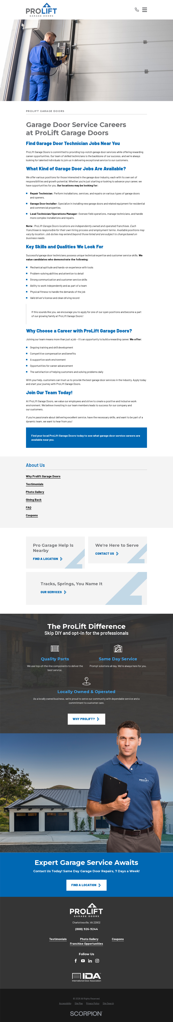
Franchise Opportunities (86, 943)
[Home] (41, 10)
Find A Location (83, 885)
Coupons (118, 939)
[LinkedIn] (90, 961)
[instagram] (97, 961)
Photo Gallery (89, 939)
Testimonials (58, 939)
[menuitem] (86, 476)
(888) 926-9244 (86, 929)
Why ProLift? (84, 719)
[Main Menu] (144, 9)
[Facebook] (76, 961)
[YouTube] (83, 961)
